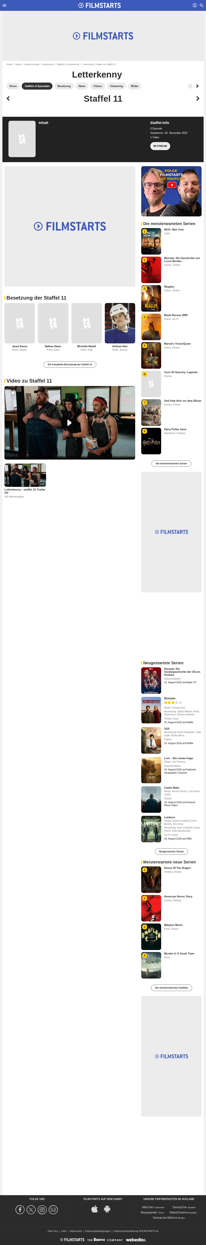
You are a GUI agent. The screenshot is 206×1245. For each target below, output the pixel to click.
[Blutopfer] (151, 710)
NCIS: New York (174, 229)
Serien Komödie (31, 64)
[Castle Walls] (151, 799)
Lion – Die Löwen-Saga (178, 758)
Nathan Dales (53, 346)
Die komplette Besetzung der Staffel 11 (70, 364)
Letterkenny (48, 64)
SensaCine (179, 1207)
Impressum (76, 1231)
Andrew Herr (120, 346)
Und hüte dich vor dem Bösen (182, 400)
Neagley (169, 286)
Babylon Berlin (173, 925)
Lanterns (169, 817)
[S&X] (151, 740)
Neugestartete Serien (171, 851)
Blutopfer (170, 698)
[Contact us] (54, 1209)
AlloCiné (147, 1207)
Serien (18, 64)
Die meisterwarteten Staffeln (171, 987)
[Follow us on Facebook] (20, 1209)
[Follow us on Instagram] (43, 1209)
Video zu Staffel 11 (29, 381)
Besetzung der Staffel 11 (36, 298)
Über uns (53, 1231)
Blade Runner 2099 (175, 315)
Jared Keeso (19, 346)
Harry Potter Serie (175, 429)
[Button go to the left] (190, 86)
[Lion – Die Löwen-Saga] (151, 770)
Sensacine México (165, 1217)
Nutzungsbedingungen (97, 1231)
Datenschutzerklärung (126, 1231)
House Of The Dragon (177, 867)
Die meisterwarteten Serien (171, 463)
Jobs (63, 1231)
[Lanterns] (151, 829)
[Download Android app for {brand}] (109, 1208)
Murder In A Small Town (179, 953)
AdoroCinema (179, 1212)
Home (9, 64)
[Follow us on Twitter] (32, 1209)
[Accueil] (99, 5)
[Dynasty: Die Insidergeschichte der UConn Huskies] (151, 680)
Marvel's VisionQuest (177, 343)
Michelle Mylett (86, 346)
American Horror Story (178, 896)
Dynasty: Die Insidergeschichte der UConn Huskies (182, 671)
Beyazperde (149, 1212)
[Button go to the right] (197, 86)
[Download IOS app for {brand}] (97, 1208)
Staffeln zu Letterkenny (68, 64)
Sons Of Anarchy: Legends (181, 372)
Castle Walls (171, 787)
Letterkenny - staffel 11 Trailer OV (24, 491)
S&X (167, 728)
